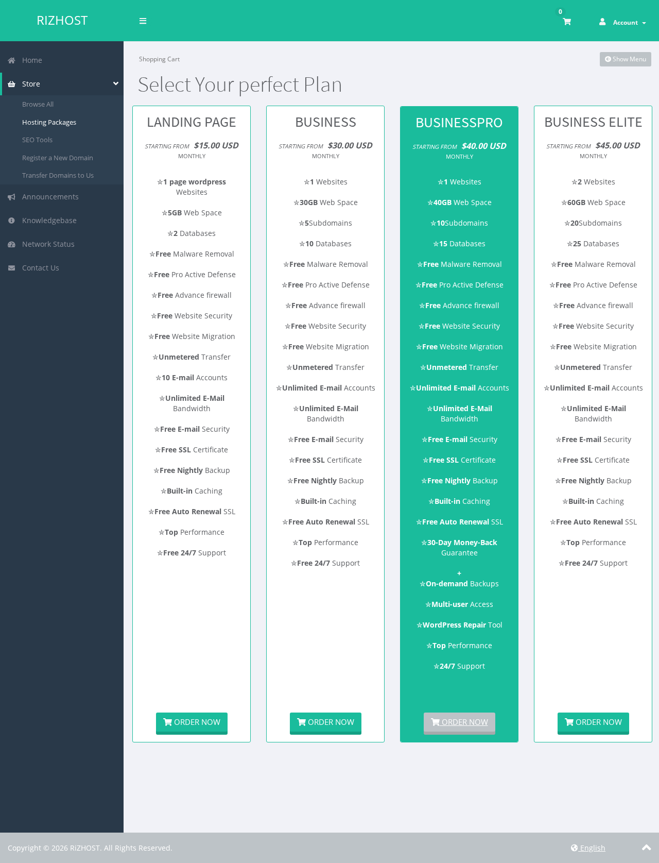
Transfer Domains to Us (58, 175)
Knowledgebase (47, 220)
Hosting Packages (49, 122)
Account (627, 22)
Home (30, 60)
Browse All (38, 104)
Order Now (196, 722)
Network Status (46, 244)
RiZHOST (62, 20)
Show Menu (628, 59)
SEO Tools (37, 139)
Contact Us (38, 268)
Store (29, 84)
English (591, 848)
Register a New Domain (57, 157)
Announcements (48, 196)
